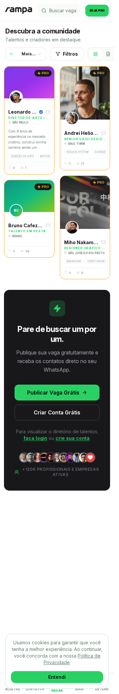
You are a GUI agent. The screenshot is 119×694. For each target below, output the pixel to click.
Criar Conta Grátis (57, 412)
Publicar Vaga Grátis (53, 392)
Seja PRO (97, 10)
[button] (29, 120)
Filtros (70, 54)
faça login (35, 438)
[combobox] (25, 54)
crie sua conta (73, 438)
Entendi (57, 677)
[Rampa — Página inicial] (18, 10)
